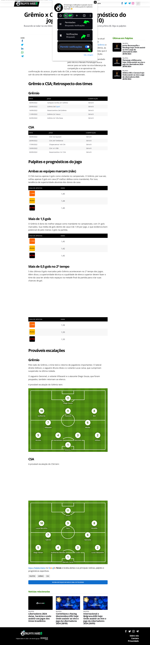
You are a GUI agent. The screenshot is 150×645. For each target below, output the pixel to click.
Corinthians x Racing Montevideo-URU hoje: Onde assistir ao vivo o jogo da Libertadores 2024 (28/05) (67, 619)
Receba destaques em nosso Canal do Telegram (68, 582)
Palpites (32, 576)
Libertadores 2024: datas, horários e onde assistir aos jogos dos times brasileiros (39, 617)
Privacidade (133, 641)
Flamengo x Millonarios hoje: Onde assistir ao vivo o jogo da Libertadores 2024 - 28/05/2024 (133, 63)
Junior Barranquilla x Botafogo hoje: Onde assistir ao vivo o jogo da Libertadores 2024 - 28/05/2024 (133, 49)
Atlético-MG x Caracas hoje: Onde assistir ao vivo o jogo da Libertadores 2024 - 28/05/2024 (133, 76)
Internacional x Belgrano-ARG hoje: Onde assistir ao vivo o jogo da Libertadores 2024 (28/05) (94, 619)
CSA (47, 576)
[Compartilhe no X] (22, 44)
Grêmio (101, 44)
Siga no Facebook (125, 631)
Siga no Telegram (137, 631)
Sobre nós (134, 635)
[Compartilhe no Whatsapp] (22, 52)
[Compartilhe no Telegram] (22, 56)
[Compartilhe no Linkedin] (22, 48)
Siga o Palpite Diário (36, 568)
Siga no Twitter (129, 631)
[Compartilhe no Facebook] (22, 40)
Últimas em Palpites (123, 38)
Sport (58, 107)
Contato (135, 638)
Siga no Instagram (133, 631)
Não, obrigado (88, 55)
